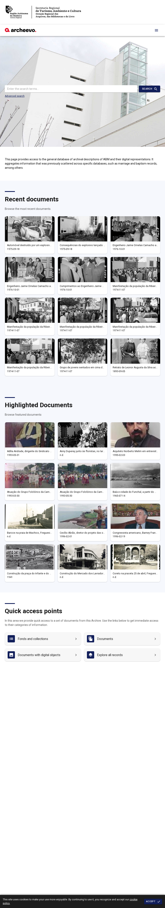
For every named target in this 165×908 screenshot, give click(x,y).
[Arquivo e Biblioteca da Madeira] (20, 31)
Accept (150, 901)
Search (147, 88)
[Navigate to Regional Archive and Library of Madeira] (43, 12)
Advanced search (15, 96)
